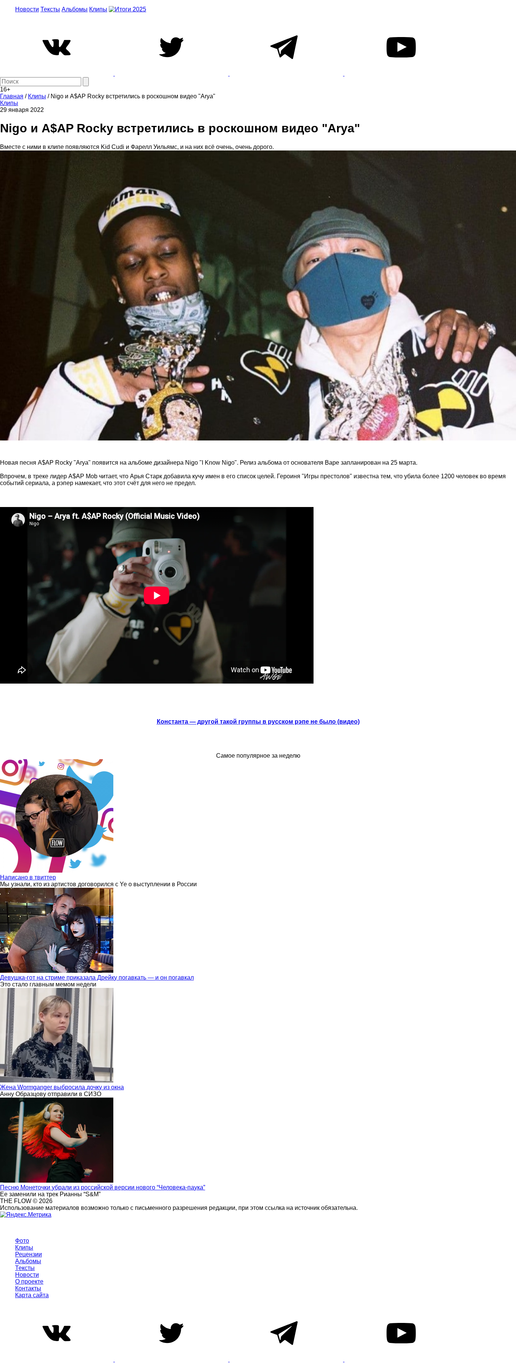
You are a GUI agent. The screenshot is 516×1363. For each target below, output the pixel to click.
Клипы (98, 9)
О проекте (29, 1281)
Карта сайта (32, 1295)
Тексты (50, 9)
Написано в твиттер (28, 877)
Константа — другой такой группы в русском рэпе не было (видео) (258, 721)
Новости (27, 9)
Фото (22, 1240)
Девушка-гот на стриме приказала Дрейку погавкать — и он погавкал (97, 977)
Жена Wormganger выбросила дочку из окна (62, 1087)
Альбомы (75, 9)
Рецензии (28, 1254)
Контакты (28, 1288)
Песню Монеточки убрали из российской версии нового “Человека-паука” (102, 1187)
